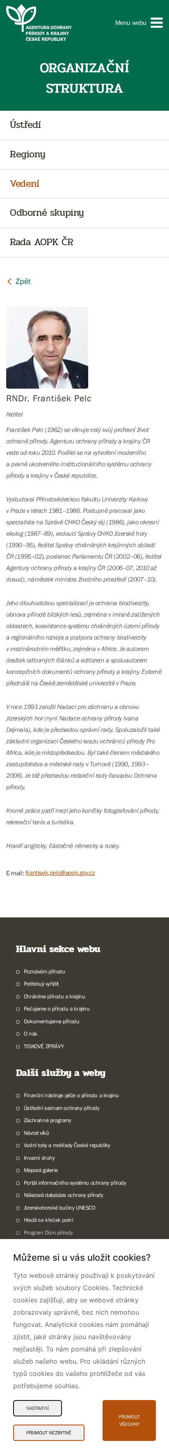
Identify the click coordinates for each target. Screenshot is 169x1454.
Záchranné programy (47, 1120)
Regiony (27, 155)
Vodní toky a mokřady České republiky (67, 1145)
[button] (139, 23)
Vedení (24, 184)
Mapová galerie (40, 1170)
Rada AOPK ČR (41, 242)
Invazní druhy (39, 1157)
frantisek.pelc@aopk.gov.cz (60, 872)
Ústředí (25, 125)
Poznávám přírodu (44, 971)
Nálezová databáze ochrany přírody (63, 1195)
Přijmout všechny (129, 1420)
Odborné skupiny (47, 213)
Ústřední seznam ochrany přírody (61, 1108)
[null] (18, 281)
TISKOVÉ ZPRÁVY (44, 1046)
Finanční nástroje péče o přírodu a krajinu (71, 1095)
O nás (30, 1033)
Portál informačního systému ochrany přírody (75, 1182)
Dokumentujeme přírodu (51, 1021)
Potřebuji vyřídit (41, 983)
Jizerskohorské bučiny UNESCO (60, 1207)
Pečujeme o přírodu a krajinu (57, 1008)
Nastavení (37, 1408)
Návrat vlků (36, 1133)
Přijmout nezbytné (48, 1433)
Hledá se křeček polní (48, 1220)
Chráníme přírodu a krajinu (54, 996)
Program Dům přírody (48, 1232)
